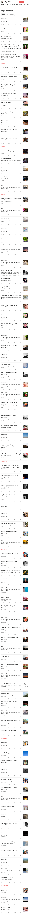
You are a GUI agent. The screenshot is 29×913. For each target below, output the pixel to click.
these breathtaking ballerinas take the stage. (10, 220)
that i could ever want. (6, 455)
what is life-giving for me (8, 523)
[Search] (26, 14)
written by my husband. (6, 879)
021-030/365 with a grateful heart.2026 (9, 68)
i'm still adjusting (6, 444)
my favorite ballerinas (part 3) (9, 475)
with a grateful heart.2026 (8, 93)
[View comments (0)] (9, 73)
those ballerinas (5, 177)
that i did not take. (5, 555)
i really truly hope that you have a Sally (10, 628)
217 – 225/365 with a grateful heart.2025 (9, 702)
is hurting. (3, 816)
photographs (4, 752)
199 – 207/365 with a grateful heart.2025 (9, 761)
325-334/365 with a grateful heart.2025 (9, 139)
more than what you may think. (8, 695)
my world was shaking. (6, 723)
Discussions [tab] (11, 14)
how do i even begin (6, 36)
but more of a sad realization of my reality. (11, 572)
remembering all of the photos (9, 553)
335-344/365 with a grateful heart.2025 (9, 130)
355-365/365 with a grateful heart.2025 (9, 112)
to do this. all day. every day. (7, 366)
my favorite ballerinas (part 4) (9, 465)
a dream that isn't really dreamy (10, 570)
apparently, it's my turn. (6, 909)
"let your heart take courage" (7, 843)
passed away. (4, 506)
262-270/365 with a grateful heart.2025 (9, 532)
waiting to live (5, 597)
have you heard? (5, 278)
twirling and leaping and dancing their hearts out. (10, 467)
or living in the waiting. (6, 599)
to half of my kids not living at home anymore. (9, 446)
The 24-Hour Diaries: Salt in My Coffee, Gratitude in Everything (10, 45)
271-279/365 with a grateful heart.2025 (8, 416)
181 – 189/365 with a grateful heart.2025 (9, 824)
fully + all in (4, 869)
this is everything (6, 102)
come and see (5, 218)
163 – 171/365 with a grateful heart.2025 (9, 889)
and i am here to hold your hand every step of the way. (11, 685)
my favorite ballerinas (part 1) (9, 495)
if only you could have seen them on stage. (11, 160)
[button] (2, 4)
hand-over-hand (5, 907)
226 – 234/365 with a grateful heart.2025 (9, 665)
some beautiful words (7, 877)
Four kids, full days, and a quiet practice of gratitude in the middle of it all (11, 49)
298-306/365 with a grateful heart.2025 (9, 346)
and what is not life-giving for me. (9, 525)
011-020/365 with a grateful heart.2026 (9, 76)
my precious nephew (7, 505)
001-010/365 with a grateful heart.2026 (9, 85)
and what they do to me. (6, 753)
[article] (14, 21)
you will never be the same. (7, 288)
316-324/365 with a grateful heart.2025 (9, 306)
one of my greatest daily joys (9, 425)
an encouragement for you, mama (10, 842)
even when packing (6, 779)
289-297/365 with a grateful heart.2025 (9, 373)
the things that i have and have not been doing (11, 199)
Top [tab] (7, 14)
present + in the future (7, 806)
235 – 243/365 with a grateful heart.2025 (9, 638)
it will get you (5, 656)
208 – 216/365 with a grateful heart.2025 (9, 731)
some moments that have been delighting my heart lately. (11, 20)
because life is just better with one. (9, 631)
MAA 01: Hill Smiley (6, 270)
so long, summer (5, 28)
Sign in (26, 2)
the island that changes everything (11, 295)
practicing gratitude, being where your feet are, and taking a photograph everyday (11, 273)
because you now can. (6, 280)
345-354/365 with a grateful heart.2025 (9, 121)
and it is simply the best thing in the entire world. (11, 297)
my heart (3, 814)
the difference (5, 693)
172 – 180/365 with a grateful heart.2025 (9, 851)
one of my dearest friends (8, 54)
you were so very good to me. (8, 29)
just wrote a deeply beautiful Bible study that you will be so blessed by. (10, 57)
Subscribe (21, 2)
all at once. (3, 808)
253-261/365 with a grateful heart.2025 (9, 562)
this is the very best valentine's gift (11, 454)
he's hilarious (5, 579)
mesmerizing (5, 150)
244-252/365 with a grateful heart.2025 (9, 606)
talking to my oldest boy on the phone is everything (10, 104)
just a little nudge (6, 364)
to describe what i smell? (7, 38)
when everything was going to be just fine (10, 721)
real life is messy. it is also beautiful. (9, 376)
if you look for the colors (8, 287)
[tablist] (8, 14)
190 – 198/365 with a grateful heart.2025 (9, 788)
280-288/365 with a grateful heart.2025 (9, 403)
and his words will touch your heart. (9, 580)
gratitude (4, 18)
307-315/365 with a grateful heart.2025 (9, 324)
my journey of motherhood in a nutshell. (10, 870)
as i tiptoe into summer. (6, 201)
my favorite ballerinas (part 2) (9, 485)
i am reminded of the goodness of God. (10, 781)
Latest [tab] (3, 14)
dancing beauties (6, 158)
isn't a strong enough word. (7, 151)
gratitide (3, 167)
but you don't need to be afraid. (8, 658)
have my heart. (4, 178)
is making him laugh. (6, 427)
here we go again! (5, 95)
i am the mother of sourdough (9, 683)
